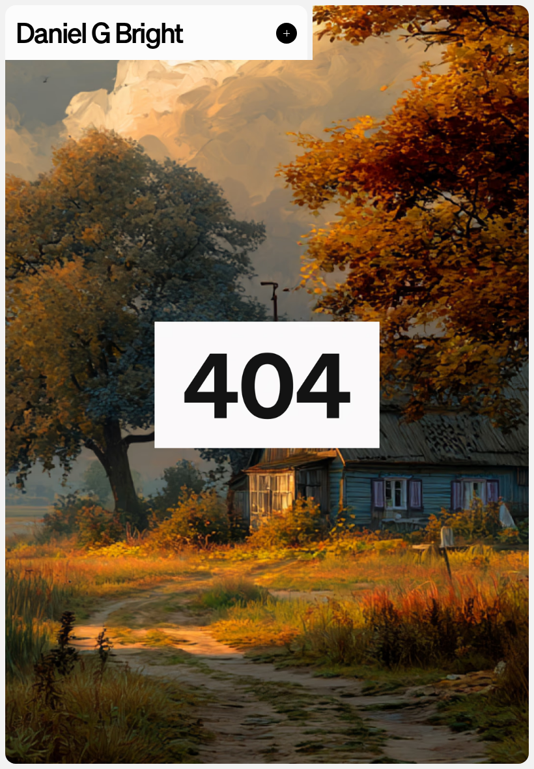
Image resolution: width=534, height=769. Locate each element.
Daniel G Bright (99, 32)
